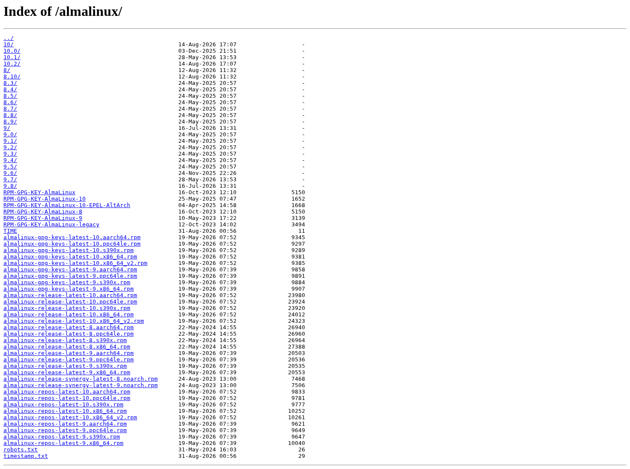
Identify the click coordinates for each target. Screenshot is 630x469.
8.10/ (12, 76)
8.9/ (10, 121)
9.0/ (10, 134)
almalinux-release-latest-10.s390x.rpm (66, 308)
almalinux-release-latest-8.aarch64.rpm (68, 327)
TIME (10, 231)
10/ (8, 44)
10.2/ (12, 63)
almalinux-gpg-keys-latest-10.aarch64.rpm (72, 237)
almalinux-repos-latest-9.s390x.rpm (61, 436)
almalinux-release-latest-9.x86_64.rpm (66, 372)
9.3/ (10, 153)
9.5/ (10, 166)
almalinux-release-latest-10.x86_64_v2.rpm (73, 321)
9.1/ (10, 141)
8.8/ (10, 115)
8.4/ (10, 89)
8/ (6, 70)
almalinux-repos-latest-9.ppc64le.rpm (65, 430)
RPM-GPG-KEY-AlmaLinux (39, 192)
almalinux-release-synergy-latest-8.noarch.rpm (80, 379)
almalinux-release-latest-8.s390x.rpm (65, 340)
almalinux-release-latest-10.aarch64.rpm (70, 295)
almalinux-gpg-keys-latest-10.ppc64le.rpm (72, 244)
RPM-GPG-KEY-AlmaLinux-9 (42, 218)
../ (8, 38)
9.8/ (10, 186)
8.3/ (10, 83)
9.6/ (10, 173)
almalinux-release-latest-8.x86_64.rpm (66, 346)
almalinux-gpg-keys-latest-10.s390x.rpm (68, 250)
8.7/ (10, 108)
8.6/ (10, 102)
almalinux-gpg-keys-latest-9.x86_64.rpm (68, 289)
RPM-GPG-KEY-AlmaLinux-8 (42, 211)
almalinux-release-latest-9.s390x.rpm (65, 366)
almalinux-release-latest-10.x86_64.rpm (68, 314)
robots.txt (20, 449)
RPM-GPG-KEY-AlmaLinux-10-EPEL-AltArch (66, 205)
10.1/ (12, 57)
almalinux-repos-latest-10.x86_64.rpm (65, 411)
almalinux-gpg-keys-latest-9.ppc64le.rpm (70, 276)
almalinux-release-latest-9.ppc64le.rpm (68, 359)
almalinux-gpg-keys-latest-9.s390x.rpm (66, 282)
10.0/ (12, 51)
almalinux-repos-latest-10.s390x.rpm (63, 404)
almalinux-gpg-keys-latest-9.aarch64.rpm (70, 269)
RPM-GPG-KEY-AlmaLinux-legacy (51, 224)
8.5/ (10, 96)
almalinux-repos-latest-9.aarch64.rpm (65, 424)
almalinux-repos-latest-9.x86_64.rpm (63, 443)
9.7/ (10, 179)
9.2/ (10, 147)
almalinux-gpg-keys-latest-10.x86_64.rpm (70, 256)
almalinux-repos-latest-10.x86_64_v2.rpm (70, 417)
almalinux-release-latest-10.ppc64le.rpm (70, 301)
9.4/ (10, 160)
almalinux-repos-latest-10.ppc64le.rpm (66, 398)
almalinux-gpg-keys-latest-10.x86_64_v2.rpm (75, 263)
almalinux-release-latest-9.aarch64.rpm (68, 353)
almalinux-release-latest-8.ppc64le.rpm (68, 334)
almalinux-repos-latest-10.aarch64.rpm (66, 391)
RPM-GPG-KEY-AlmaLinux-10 (44, 198)
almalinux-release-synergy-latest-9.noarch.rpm (80, 385)
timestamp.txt (25, 456)
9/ (6, 128)
